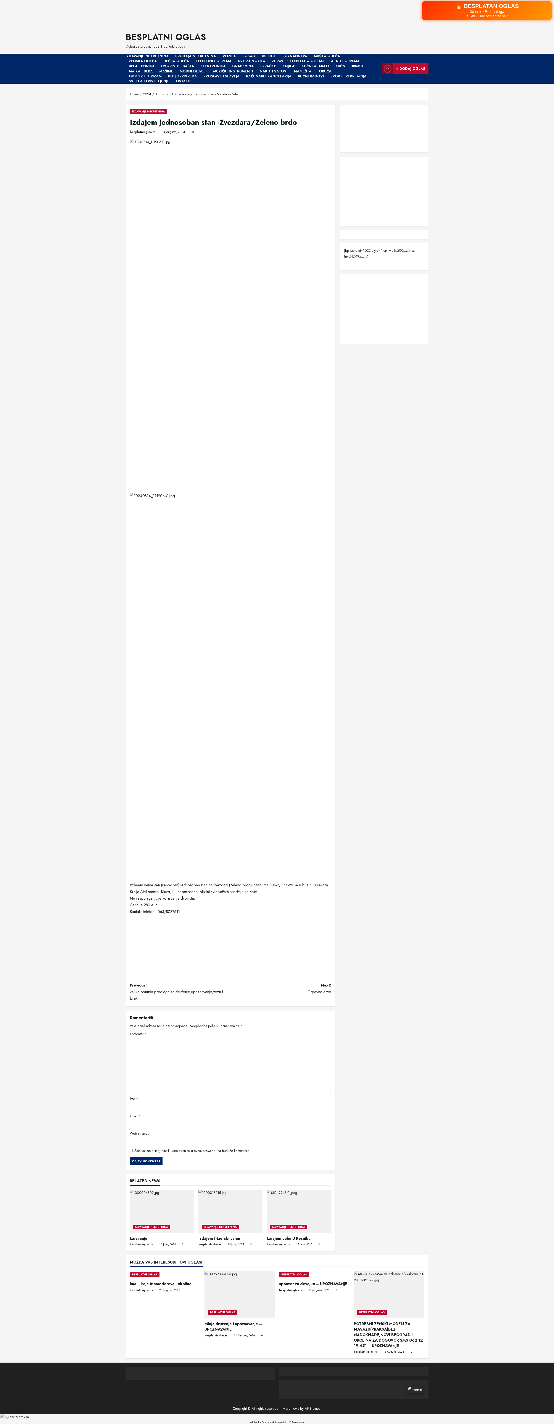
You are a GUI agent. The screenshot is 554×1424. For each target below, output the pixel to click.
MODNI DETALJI (193, 71)
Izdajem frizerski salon (219, 1238)
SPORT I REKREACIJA (348, 76)
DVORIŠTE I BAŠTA (177, 66)
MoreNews (291, 1408)
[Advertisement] (130, 13)
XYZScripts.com (296, 1422)
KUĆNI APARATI (315, 66)
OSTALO (183, 81)
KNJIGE (289, 66)
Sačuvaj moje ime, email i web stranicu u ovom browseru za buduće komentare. (192, 1150)
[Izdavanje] (162, 1211)
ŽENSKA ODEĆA (143, 61)
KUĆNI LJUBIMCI (349, 66)
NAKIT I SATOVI (274, 71)
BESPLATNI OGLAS (166, 37)
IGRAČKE (268, 66)
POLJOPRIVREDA (182, 76)
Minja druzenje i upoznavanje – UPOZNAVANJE (233, 1326)
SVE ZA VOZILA (251, 61)
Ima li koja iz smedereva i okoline (161, 1284)
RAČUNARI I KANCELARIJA (268, 76)
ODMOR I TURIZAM (145, 76)
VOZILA (229, 56)
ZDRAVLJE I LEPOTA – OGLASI (298, 61)
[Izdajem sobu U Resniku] (299, 1211)
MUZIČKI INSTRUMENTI (233, 71)
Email (135, 1116)
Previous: (176, 991)
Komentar (138, 1034)
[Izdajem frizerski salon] (230, 1211)
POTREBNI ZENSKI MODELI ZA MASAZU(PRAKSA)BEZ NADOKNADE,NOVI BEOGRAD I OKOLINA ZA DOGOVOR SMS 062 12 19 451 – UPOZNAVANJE (388, 1335)
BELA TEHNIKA (142, 66)
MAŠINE (166, 71)
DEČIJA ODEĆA (176, 61)
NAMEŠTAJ (303, 71)
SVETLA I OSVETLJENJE (149, 81)
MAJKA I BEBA (141, 71)
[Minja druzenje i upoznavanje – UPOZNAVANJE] (240, 1294)
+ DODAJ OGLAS (410, 68)
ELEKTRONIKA (213, 66)
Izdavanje (138, 1238)
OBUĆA (325, 71)
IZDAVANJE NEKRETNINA (147, 56)
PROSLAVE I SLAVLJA (221, 76)
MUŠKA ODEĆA (327, 56)
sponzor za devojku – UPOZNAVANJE (313, 1284)
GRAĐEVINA (243, 66)
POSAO (248, 56)
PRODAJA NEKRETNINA (195, 56)
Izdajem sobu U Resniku (289, 1238)
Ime (134, 1098)
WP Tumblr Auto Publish (262, 1422)
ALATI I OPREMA (345, 61)
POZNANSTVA (294, 56)
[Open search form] (377, 69)
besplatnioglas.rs (142, 132)
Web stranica (139, 1133)
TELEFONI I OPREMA (214, 61)
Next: (319, 988)
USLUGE (269, 56)
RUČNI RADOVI (311, 76)
